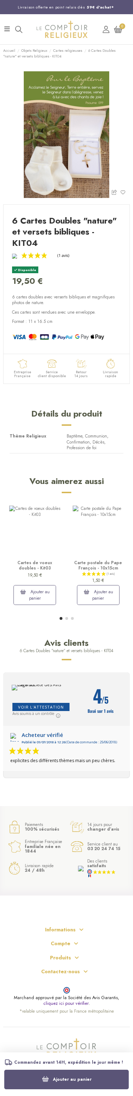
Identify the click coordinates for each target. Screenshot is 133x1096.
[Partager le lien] (115, 192)
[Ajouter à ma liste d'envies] (125, 192)
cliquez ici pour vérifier (66, 1004)
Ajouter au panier (72, 1079)
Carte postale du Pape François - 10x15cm (98, 565)
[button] (61, 618)
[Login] (106, 29)
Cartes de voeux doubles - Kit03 (34, 565)
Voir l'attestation (41, 707)
